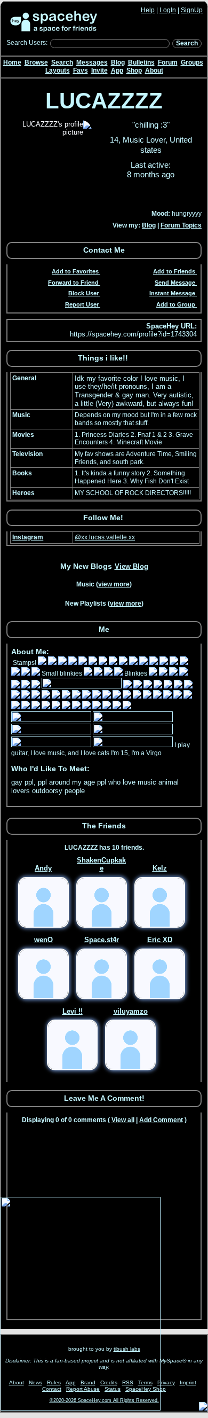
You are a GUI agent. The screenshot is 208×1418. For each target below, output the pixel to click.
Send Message (175, 282)
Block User (83, 293)
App (117, 70)
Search (187, 43)
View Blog (131, 566)
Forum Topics (181, 225)
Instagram (27, 537)
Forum (168, 62)
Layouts (57, 70)
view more (114, 584)
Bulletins (141, 62)
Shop (134, 70)
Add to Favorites (75, 271)
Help (148, 10)
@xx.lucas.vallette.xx (105, 537)
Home (12, 62)
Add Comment (161, 1120)
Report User (82, 304)
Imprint (188, 1382)
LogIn (167, 10)
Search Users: (26, 42)
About (154, 70)
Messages (92, 62)
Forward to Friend (73, 282)
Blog (118, 62)
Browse (36, 62)
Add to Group (175, 304)
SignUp (192, 10)
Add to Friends (174, 271)
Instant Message (172, 293)
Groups (192, 62)
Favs (80, 70)
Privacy (166, 1382)
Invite (99, 70)
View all (122, 1120)
